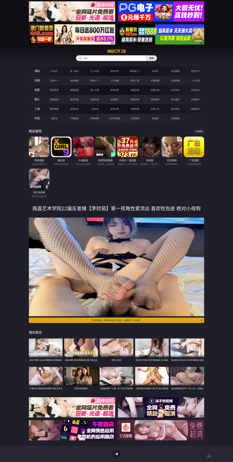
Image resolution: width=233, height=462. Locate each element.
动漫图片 (114, 99)
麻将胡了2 (135, 71)
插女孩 (54, 118)
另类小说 (155, 108)
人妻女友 (94, 108)
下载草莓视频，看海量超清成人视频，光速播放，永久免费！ (116, 320)
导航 (37, 118)
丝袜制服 (155, 80)
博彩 (37, 71)
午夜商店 (74, 118)
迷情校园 (135, 108)
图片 (37, 99)
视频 (37, 80)
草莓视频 (94, 118)
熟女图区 (175, 99)
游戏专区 (114, 71)
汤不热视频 (114, 118)
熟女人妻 (135, 80)
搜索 (151, 58)
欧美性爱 (114, 90)
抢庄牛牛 (195, 71)
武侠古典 (114, 108)
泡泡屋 (155, 118)
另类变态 (195, 90)
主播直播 (175, 80)
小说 (37, 109)
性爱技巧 (195, 108)
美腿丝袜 (135, 99)
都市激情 (54, 108)
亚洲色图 (74, 99)
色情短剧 (175, 118)
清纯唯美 (155, 99)
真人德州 (74, 71)
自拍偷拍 (74, 80)
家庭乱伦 (74, 108)
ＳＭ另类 (195, 80)
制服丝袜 (135, 90)
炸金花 (155, 71)
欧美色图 (94, 99)
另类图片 (195, 99)
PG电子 (54, 71)
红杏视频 (135, 118)
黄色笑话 (175, 108)
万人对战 (94, 71)
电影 (37, 90)
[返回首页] (208, 456)
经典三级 (155, 90)
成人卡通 (94, 90)
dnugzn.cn (116, 51)
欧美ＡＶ (94, 80)
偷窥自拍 (54, 99)
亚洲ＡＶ (54, 80)
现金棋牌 (175, 71)
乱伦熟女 (175, 90)
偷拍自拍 (74, 90)
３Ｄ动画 (114, 80)
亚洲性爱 (54, 90)
